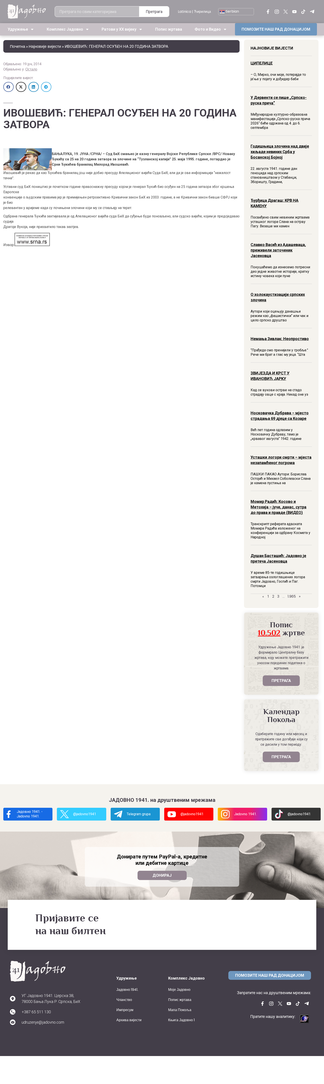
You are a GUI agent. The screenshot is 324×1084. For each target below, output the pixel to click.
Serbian (232, 11)
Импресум (124, 1009)
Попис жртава (168, 29)
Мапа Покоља (179, 1009)
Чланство (124, 999)
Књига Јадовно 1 (181, 1020)
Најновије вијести (45, 46)
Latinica (184, 11)
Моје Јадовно (179, 989)
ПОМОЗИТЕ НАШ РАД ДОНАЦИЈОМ (276, 29)
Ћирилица (202, 11)
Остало (31, 69)
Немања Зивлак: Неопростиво (280, 338)
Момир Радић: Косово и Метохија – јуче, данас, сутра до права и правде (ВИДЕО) (278, 507)
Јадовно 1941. (127, 989)
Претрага (154, 11)
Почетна (17, 46)
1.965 (292, 596)
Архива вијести (129, 1020)
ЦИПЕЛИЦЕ (262, 63)
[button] (8, 87)
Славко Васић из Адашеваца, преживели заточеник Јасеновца (278, 250)
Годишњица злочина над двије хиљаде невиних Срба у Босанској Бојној (280, 151)
